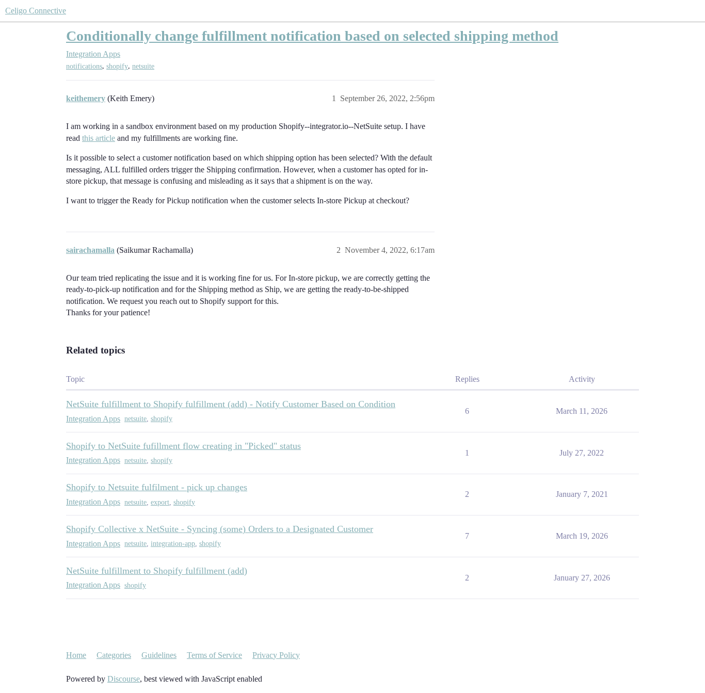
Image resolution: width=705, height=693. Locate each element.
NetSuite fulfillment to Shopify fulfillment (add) (156, 571)
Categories (114, 655)
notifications (84, 66)
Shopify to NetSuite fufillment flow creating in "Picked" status (183, 446)
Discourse (123, 678)
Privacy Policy (276, 655)
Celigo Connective (35, 10)
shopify (117, 66)
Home (76, 655)
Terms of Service (214, 655)
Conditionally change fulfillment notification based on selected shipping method (312, 36)
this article (98, 138)
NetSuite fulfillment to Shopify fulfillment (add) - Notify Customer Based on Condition (230, 404)
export (160, 502)
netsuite (143, 66)
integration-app (173, 543)
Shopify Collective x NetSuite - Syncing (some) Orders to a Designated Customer (219, 529)
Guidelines (159, 655)
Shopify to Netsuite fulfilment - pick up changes (156, 487)
